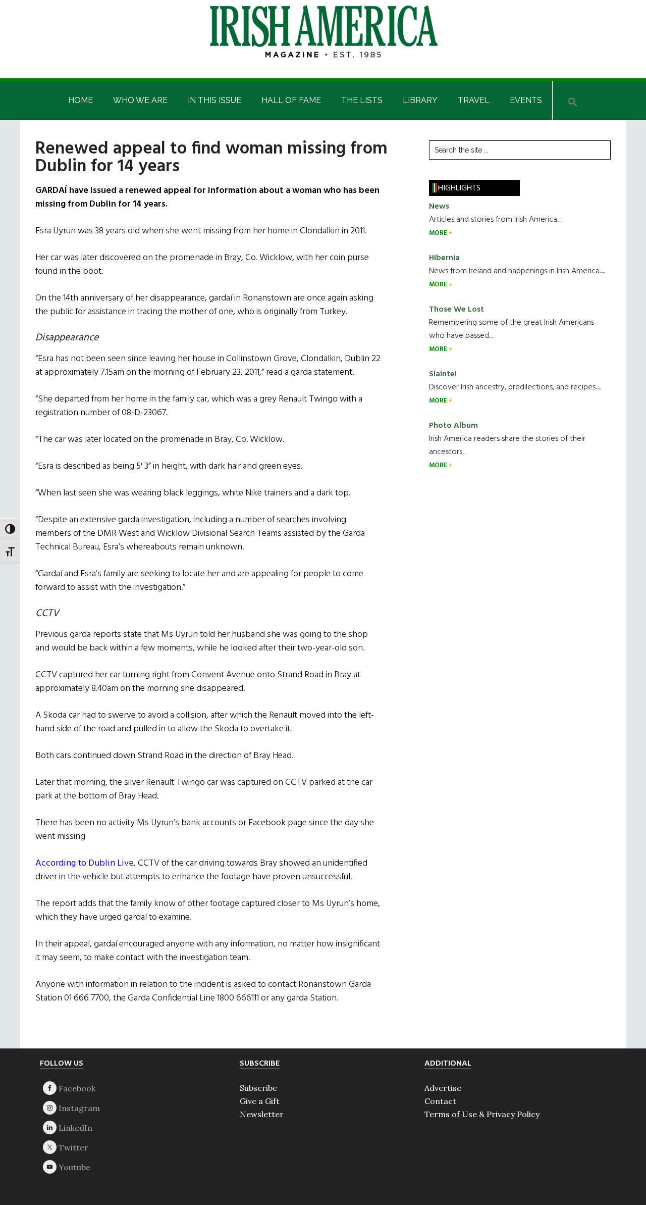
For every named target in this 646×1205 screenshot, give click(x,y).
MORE (439, 233)
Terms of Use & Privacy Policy (482, 1114)
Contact (440, 1101)
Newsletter (262, 1114)
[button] (573, 100)
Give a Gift (260, 1101)
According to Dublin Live (84, 863)
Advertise (442, 1088)
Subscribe (258, 1088)
